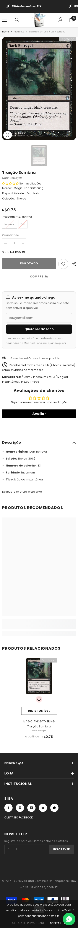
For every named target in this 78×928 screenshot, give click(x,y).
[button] (10, 183)
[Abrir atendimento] (69, 919)
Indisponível (39, 711)
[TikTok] (31, 808)
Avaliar (39, 413)
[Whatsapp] (54, 808)
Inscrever (61, 849)
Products (19, 31)
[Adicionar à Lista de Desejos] (63, 264)
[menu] (4, 19)
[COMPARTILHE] (72, 263)
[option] (39, 88)
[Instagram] (20, 808)
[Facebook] (8, 808)
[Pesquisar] (17, 19)
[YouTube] (43, 808)
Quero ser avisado (39, 329)
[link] (39, 626)
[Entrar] (60, 19)
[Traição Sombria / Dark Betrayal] (39, 676)
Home (5, 31)
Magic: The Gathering (29, 188)
